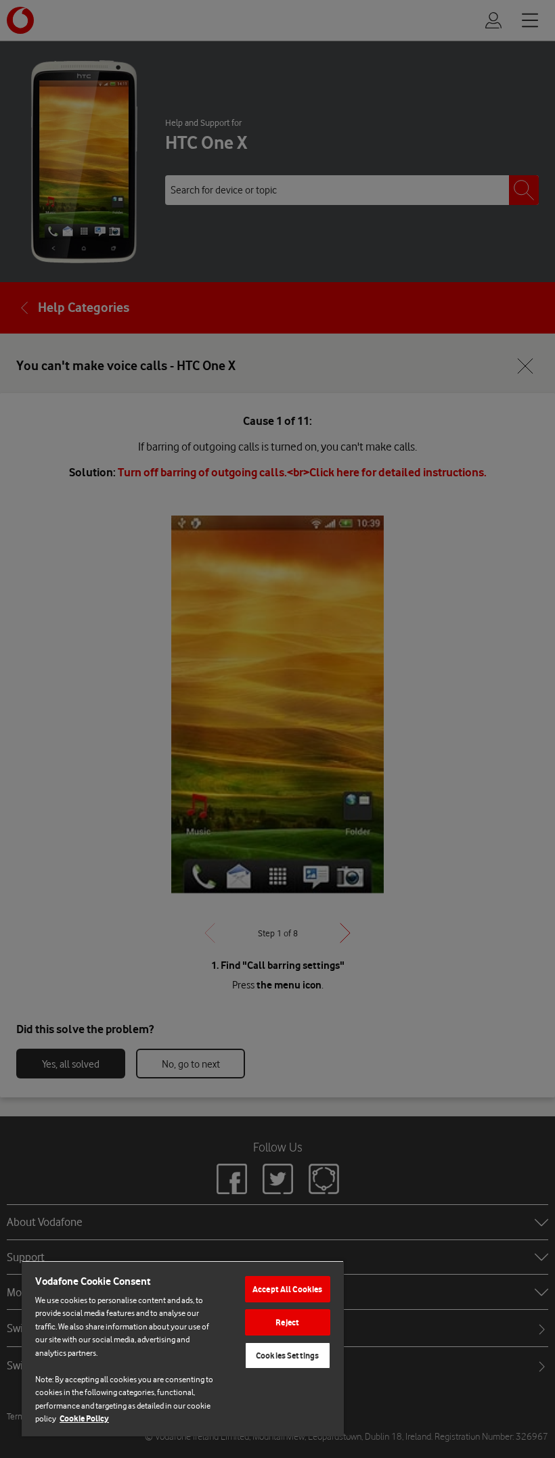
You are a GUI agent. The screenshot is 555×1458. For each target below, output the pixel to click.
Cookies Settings (287, 1355)
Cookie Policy (84, 1418)
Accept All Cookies (287, 1289)
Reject (287, 1322)
